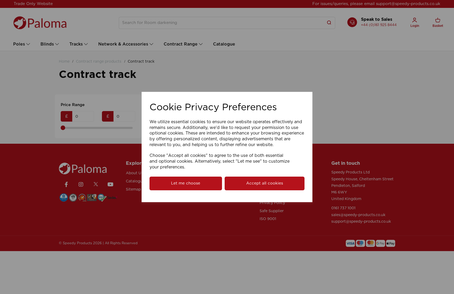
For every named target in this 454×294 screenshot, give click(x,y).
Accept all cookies (264, 183)
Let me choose (185, 183)
